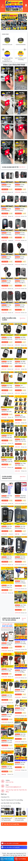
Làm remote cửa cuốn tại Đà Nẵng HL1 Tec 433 (20, 387)
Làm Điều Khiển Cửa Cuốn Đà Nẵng (10, 803)
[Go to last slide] (3, 49)
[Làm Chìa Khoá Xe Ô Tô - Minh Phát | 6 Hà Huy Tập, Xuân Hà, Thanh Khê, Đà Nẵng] (14, 6)
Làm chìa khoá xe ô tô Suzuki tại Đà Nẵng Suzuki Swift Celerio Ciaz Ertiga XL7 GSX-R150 (20, 819)
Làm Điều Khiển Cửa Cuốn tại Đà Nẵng (20, 339)
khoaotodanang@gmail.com (13, 787)
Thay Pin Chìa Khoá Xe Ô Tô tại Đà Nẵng (12, 800)
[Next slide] (25, 21)
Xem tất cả (22, 167)
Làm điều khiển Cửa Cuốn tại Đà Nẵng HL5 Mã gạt (20, 363)
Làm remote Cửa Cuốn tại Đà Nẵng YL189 (6, 411)
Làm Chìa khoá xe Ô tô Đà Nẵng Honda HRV (6, 716)
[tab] (13, 61)
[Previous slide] (3, 21)
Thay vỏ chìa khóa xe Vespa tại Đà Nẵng (20, 582)
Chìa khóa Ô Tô (5, 797)
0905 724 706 (9, 782)
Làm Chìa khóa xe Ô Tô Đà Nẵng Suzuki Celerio (6, 670)
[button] (3, 6)
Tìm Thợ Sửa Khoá (6, 806)
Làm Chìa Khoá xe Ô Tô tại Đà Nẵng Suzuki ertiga (6, 696)
